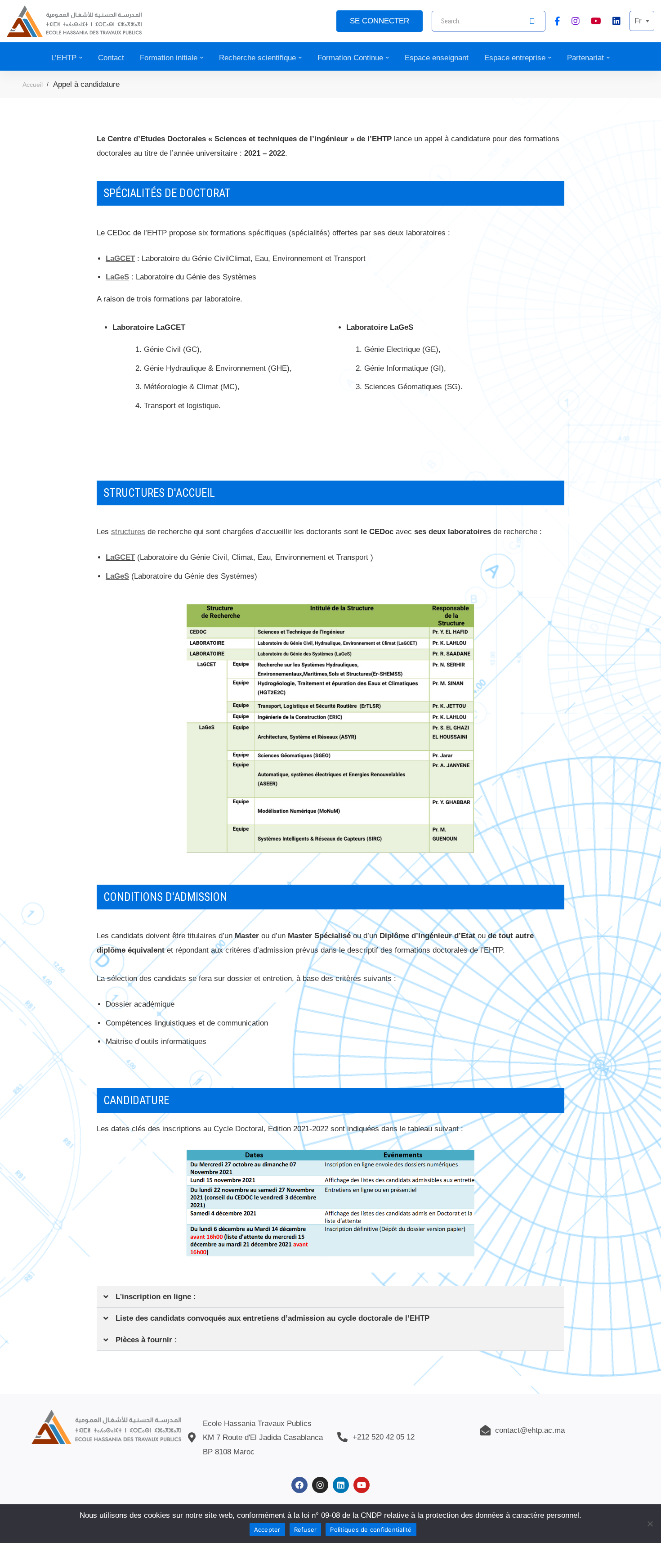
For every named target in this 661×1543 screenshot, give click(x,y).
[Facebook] (557, 21)
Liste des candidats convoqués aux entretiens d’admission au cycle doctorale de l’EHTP (272, 1318)
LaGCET (120, 258)
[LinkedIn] (616, 21)
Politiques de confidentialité (370, 1529)
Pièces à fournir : (146, 1340)
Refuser (305, 1529)
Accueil (32, 84)
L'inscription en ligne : (156, 1296)
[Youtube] (596, 21)
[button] (330, 1297)
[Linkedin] (341, 1485)
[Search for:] (488, 21)
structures (128, 531)
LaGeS (117, 277)
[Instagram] (575, 21)
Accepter (267, 1529)
